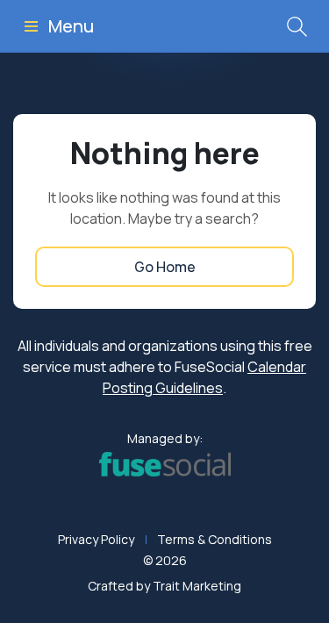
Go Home (165, 266)
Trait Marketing (197, 585)
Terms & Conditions (214, 539)
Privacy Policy (96, 539)
